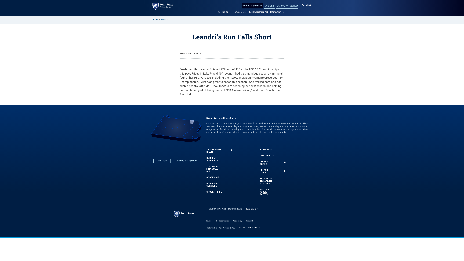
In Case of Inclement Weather (266, 181)
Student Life (240, 12)
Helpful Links (264, 171)
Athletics (266, 149)
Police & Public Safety (264, 192)
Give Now (269, 6)
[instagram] (170, 149)
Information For (277, 12)
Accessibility (237, 221)
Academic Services (212, 184)
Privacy (208, 221)
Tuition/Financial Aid (258, 12)
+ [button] (231, 150)
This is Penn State (213, 150)
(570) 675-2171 (252, 209)
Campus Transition (287, 6)
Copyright (249, 221)
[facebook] (177, 149)
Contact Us (267, 155)
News (163, 19)
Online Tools (264, 162)
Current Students (212, 159)
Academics (223, 12)
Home (155, 19)
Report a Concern (252, 6)
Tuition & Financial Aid (212, 169)
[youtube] (183, 149)
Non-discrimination (222, 221)
